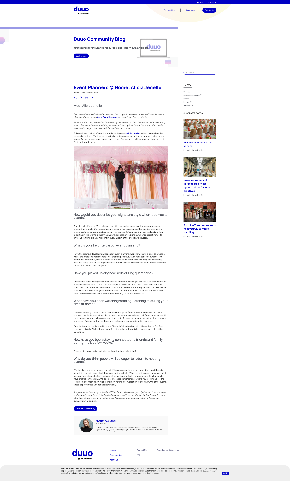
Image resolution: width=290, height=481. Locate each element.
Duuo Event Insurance (108, 117)
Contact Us (142, 450)
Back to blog (81, 56)
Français (212, 2)
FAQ (138, 455)
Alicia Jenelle (133, 133)
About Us (114, 459)
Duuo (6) (187, 92)
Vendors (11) (188, 105)
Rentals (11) (188, 102)
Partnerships (169, 10)
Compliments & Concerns (168, 450)
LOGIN (200, 2)
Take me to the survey (85, 408)
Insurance (190, 10)
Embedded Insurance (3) (193, 95)
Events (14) (188, 98)
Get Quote (209, 10)
